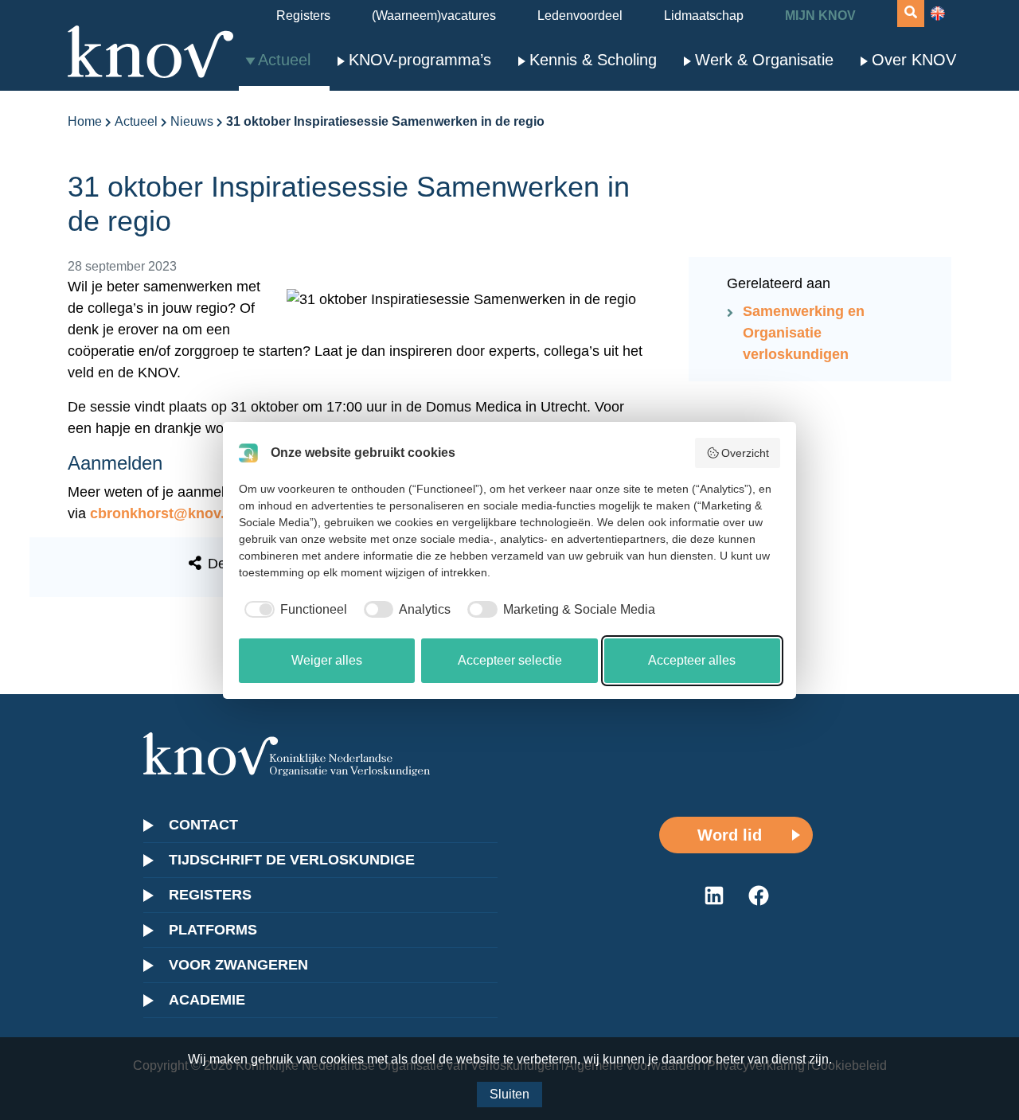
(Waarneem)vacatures (434, 15)
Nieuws (191, 121)
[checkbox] (293, 609)
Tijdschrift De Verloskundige (292, 860)
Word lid (729, 835)
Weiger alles (326, 660)
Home (85, 121)
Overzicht (745, 453)
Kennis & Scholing (593, 59)
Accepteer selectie (510, 660)
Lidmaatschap (704, 15)
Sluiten (509, 1094)
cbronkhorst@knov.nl (163, 513)
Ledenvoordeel (580, 15)
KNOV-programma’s (420, 59)
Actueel (284, 59)
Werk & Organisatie (764, 59)
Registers (303, 15)
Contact (203, 825)
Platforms (213, 930)
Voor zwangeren (238, 965)
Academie (207, 1000)
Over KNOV (914, 59)
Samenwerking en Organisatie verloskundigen (804, 332)
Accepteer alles (692, 660)
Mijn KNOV (820, 15)
